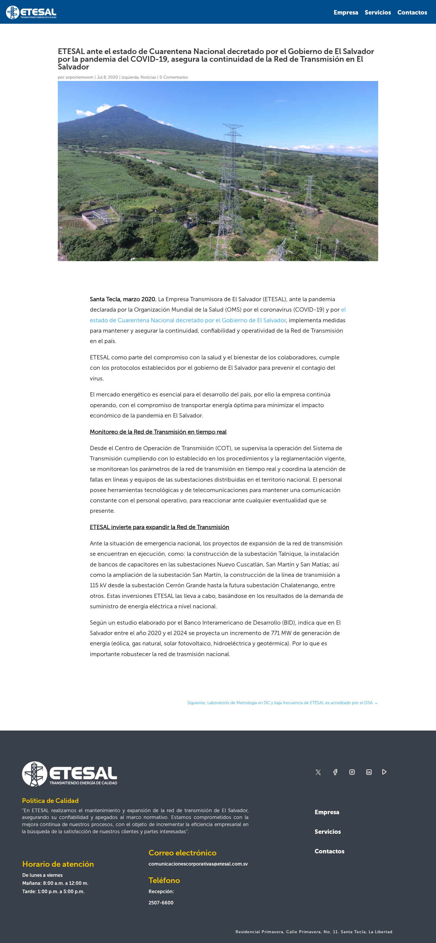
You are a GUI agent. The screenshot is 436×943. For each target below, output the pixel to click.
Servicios (378, 12)
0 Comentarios (174, 77)
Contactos (412, 12)
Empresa (346, 12)
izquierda (130, 77)
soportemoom (79, 77)
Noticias (148, 77)
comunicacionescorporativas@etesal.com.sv (198, 864)
